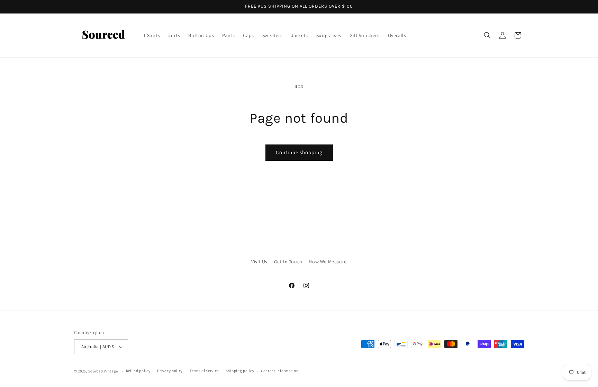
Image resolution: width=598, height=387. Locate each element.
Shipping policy (240, 370)
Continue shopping (299, 152)
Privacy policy (170, 370)
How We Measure (327, 261)
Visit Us (259, 261)
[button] (487, 35)
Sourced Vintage (103, 371)
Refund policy (138, 370)
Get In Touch (288, 261)
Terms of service (204, 370)
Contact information (279, 370)
